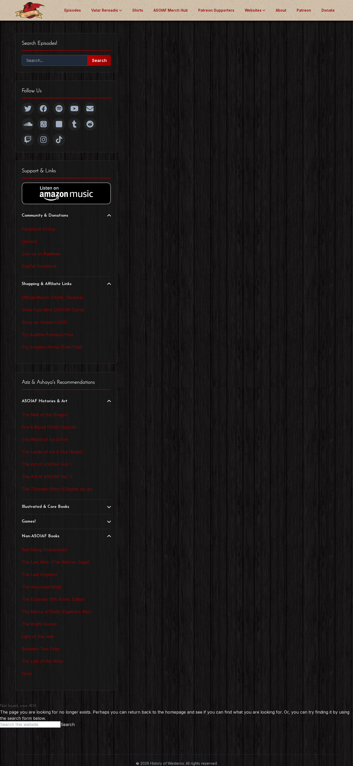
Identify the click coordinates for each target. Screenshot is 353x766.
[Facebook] (43, 108)
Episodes (72, 10)
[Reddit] (90, 124)
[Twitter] (28, 108)
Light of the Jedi (37, 636)
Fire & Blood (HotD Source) (49, 427)
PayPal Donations (39, 266)
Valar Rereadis (104, 10)
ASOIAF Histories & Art (44, 401)
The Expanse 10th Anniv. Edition (53, 599)
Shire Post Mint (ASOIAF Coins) (53, 309)
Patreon (304, 10)
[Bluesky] (59, 124)
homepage (175, 712)
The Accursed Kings (42, 586)
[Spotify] (59, 108)
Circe (27, 673)
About (281, 10)
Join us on (41, 253)
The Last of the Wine (42, 661)
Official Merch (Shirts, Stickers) (52, 297)
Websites (253, 10)
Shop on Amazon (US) (44, 322)
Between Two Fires (40, 648)
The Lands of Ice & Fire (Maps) (52, 451)
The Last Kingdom (39, 574)
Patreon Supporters (216, 10)
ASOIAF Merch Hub (171, 10)
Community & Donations (45, 216)
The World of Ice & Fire (45, 439)
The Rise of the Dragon (45, 414)
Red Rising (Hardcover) (44, 549)
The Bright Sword (39, 624)
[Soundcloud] (28, 124)
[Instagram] (43, 139)
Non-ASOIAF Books (40, 536)
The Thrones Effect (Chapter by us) (57, 489)
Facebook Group (38, 229)
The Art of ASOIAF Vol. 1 (46, 464)
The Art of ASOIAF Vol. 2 (47, 476)
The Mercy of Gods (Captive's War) (57, 611)
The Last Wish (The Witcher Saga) (55, 562)
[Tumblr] (74, 124)
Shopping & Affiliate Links (47, 284)
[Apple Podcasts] (43, 124)
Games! (29, 521)
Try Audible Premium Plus (47, 334)
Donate (328, 10)
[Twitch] (28, 139)
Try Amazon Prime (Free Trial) (52, 347)
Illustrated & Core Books (45, 507)
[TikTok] (59, 139)
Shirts (137, 10)
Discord (29, 241)
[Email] (90, 108)
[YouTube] (74, 108)
